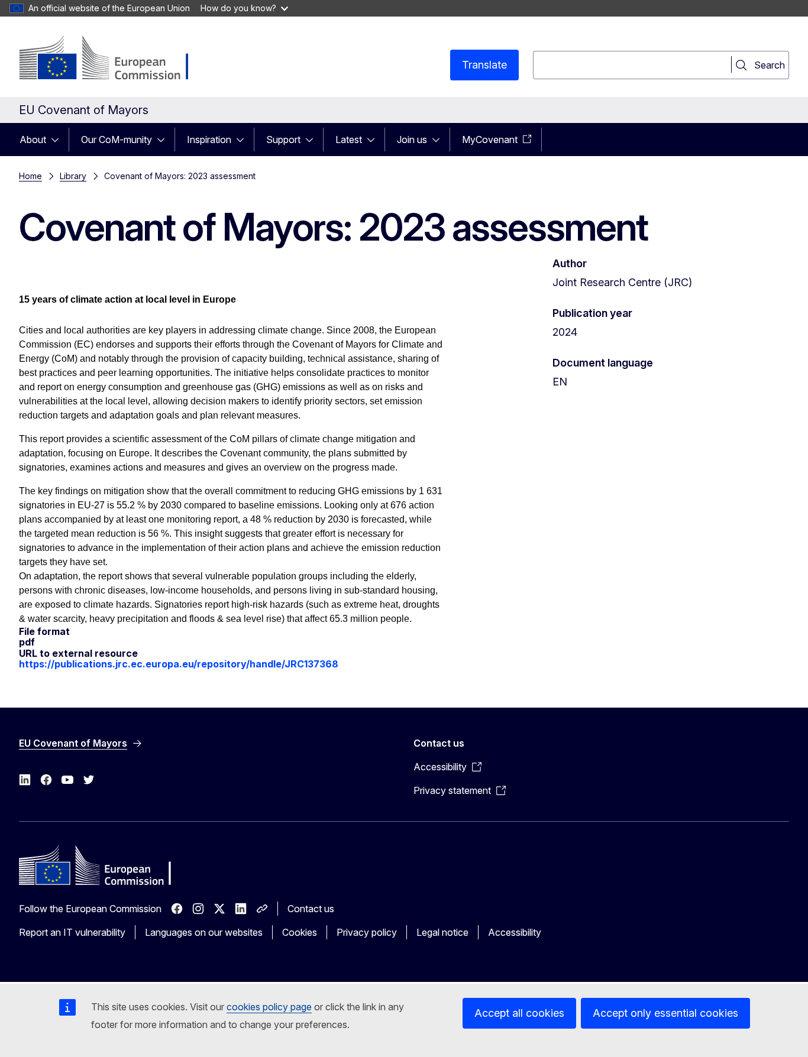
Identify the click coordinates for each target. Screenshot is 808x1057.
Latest (348, 139)
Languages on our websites (204, 932)
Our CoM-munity (116, 139)
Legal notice (442, 932)
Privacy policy (367, 932)
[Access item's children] (59, 139)
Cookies (299, 932)
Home (30, 176)
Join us (412, 139)
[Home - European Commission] (114, 59)
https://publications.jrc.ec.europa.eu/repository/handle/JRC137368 (178, 664)
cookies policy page (269, 1007)
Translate (484, 65)
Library (73, 176)
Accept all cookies (519, 1013)
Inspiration (209, 139)
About (33, 139)
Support (283, 139)
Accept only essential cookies (665, 1013)
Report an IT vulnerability (72, 932)
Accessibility (514, 932)
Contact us (310, 909)
